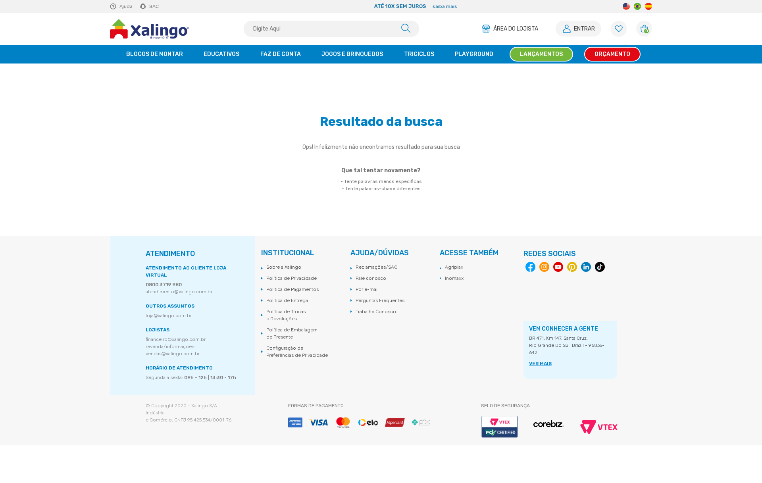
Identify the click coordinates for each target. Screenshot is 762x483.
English (626, 6)
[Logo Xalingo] (149, 29)
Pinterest (572, 267)
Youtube (558, 267)
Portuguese (637, 6)
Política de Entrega (287, 300)
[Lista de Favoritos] (619, 29)
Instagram (544, 267)
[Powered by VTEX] (599, 427)
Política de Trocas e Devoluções (286, 315)
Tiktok (600, 267)
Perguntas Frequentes (380, 300)
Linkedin (586, 267)
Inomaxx (454, 278)
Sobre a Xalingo (283, 267)
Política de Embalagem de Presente (292, 333)
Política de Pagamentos (292, 289)
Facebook (530, 267)
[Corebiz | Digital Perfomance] (548, 424)
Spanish (648, 6)
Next (548, 6)
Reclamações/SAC (376, 267)
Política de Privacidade (291, 278)
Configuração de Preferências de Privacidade (297, 351)
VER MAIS (540, 363)
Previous (237, 6)
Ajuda (126, 6)
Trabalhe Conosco (376, 311)
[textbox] (331, 29)
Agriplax (454, 267)
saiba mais (422, 6)
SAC (154, 6)
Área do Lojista (515, 28)
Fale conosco (371, 278)
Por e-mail (367, 289)
